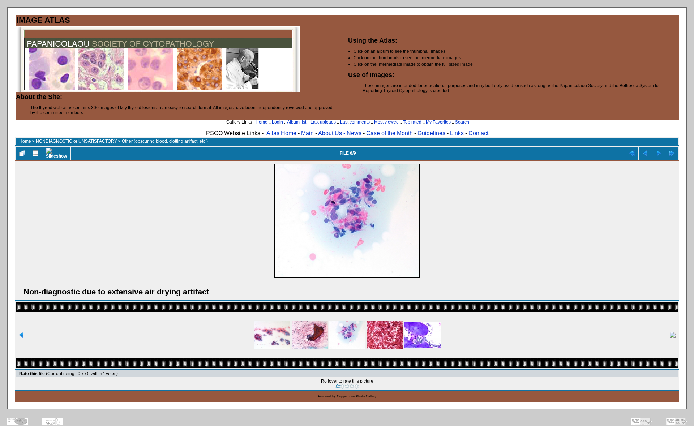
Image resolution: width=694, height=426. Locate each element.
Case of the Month (390, 133)
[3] (347, 386)
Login (277, 122)
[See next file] (658, 153)
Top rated (412, 122)
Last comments (355, 122)
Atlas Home (281, 133)
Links (457, 133)
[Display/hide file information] (35, 153)
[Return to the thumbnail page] (22, 153)
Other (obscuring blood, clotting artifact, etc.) (165, 141)
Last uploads (323, 122)
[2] (342, 386)
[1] (337, 386)
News (354, 133)
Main (307, 133)
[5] (356, 386)
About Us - (332, 133)
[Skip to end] (671, 153)
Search (462, 122)
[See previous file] (645, 153)
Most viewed (386, 122)
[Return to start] (631, 153)
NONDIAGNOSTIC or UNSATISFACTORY (76, 141)
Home (261, 122)
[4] (352, 386)
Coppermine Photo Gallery (356, 396)
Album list (296, 122)
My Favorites (438, 122)
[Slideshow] (56, 153)
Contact (478, 133)
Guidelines (431, 133)
